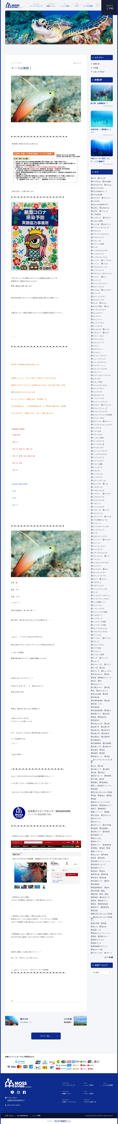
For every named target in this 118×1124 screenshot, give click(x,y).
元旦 (94, 681)
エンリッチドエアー (100, 283)
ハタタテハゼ (98, 487)
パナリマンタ (98, 513)
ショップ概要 (36, 1115)
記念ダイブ (106, 897)
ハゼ (106, 484)
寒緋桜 (108, 776)
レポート (96, 661)
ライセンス (97, 651)
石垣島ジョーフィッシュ (102, 861)
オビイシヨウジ (98, 287)
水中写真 (108, 825)
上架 (103, 668)
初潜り (108, 710)
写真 (108, 687)
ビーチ (95, 533)
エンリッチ (97, 280)
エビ (104, 277)
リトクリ (105, 658)
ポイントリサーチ (99, 576)
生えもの (96, 855)
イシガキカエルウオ (100, 250)
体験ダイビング (105, 678)
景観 (94, 799)
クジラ (107, 329)
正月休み (96, 815)
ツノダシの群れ (98, 438)
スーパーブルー (98, 388)
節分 (108, 881)
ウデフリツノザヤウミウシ (102, 273)
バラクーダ (97, 510)
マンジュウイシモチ (100, 589)
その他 (95, 68)
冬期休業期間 (98, 710)
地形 (103, 753)
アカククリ (97, 231)
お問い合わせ (9, 1115)
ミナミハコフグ (98, 609)
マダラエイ (97, 582)
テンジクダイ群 (98, 444)
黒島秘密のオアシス (100, 946)
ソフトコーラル (98, 398)
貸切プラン (104, 901)
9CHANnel (97, 181)
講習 (94, 901)
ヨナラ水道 (97, 648)
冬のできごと (103, 691)
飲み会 (104, 927)
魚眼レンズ (97, 930)
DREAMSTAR (97, 185)
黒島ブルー (104, 936)
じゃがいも (97, 218)
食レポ (95, 927)
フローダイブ (98, 556)
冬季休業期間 (98, 701)
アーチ (95, 247)
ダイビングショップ (100, 408)
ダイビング (107, 405)
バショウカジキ (98, 507)
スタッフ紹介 (98, 382)
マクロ (104, 579)
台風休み (96, 737)
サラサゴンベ (98, 349)
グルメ (107, 333)
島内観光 (105, 782)
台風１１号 (97, 746)
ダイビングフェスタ (100, 411)
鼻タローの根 (98, 950)
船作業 (95, 894)
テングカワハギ (98, 441)
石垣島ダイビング (99, 864)
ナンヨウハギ (98, 474)
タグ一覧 (107, 957)
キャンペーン (98, 319)
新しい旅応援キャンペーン (102, 786)
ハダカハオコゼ (98, 490)
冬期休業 (96, 707)
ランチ (95, 658)
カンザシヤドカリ (99, 310)
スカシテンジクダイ (100, 369)
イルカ (105, 264)
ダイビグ (96, 405)
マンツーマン (98, 605)
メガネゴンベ (98, 615)
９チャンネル (98, 953)
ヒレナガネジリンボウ (101, 526)
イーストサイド (98, 270)
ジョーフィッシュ (99, 365)
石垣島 (102, 858)
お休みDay (105, 208)
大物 (94, 772)
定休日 (102, 772)
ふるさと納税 (98, 221)
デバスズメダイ (98, 448)
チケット (108, 421)
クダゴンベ (97, 333)
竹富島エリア (98, 881)
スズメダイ (97, 379)
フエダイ (108, 540)
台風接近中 (97, 740)
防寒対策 (106, 907)
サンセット (97, 352)
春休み (102, 795)
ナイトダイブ (98, 467)
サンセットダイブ (99, 356)
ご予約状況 (97, 214)
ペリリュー (97, 559)
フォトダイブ (98, 549)
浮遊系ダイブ (98, 835)
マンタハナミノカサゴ (101, 599)
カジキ (95, 303)
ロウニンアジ (98, 664)
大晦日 (107, 769)
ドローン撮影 (98, 464)
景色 (110, 795)
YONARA (96, 201)
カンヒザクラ (98, 313)
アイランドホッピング (101, 227)
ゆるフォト (107, 224)
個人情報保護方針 (22, 1115)
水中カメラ (107, 815)
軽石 (94, 904)
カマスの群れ (98, 306)
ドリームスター (98, 461)
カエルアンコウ (98, 300)
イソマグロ (107, 260)
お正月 (95, 211)
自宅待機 (96, 891)
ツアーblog (97, 431)
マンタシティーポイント (102, 595)
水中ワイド (97, 825)
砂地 (103, 871)
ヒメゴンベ (97, 523)
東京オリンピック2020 (101, 802)
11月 (94, 178)
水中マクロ (97, 818)
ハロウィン (97, 503)
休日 (107, 674)
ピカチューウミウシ (100, 536)
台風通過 (108, 743)
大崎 (101, 766)
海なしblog (97, 838)
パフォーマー (98, 516)
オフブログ (107, 290)
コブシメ (96, 346)
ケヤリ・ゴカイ (98, 336)
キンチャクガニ (98, 323)
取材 (94, 717)
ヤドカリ (108, 638)
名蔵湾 (95, 750)
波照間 (95, 828)
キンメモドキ (98, 326)
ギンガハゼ (97, 329)
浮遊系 (107, 832)
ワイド (108, 664)
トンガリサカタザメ (100, 454)
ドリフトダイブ (98, 457)
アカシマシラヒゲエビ (101, 234)
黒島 (94, 936)
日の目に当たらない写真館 (102, 792)
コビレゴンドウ (98, 342)
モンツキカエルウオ (100, 628)
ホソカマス (97, 569)
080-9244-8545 (13, 1105)
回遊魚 (95, 753)
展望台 (95, 782)
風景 (104, 923)
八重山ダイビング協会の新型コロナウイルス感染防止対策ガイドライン (37, 313)
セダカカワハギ (98, 395)
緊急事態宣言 (98, 887)
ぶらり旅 (96, 224)
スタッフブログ (98, 72)
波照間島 (105, 828)
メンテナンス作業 (99, 625)
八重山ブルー (98, 687)
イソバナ (96, 260)
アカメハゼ (97, 241)
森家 (108, 812)
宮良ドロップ (98, 776)
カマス (104, 303)
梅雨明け (103, 809)
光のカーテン (98, 684)
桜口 (94, 809)
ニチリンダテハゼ (99, 480)
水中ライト (97, 822)
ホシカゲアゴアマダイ (101, 563)
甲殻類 (105, 855)
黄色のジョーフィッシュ (102, 933)
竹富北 (95, 878)
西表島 (95, 897)
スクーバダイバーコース (102, 375)
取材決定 (103, 717)
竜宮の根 (96, 874)
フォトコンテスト (99, 546)
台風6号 (106, 733)
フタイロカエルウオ (100, 553)
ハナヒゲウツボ (98, 497)
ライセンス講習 (98, 654)
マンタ (95, 592)
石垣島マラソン (98, 868)
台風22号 (96, 733)
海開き (95, 848)
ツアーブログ (98, 434)
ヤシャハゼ (97, 635)
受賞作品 (96, 720)
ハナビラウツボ (98, 500)
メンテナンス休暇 (99, 622)
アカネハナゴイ (98, 237)
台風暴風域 (97, 743)
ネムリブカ (97, 484)
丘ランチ (96, 671)
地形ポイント (98, 756)
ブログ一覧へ (45, 1036)
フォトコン (97, 543)
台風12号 (106, 727)
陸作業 (95, 910)
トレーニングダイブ (100, 451)
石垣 (94, 858)
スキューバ (97, 372)
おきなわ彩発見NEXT (100, 204)
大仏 (94, 766)
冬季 (106, 694)
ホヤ (106, 569)
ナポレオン (97, 471)
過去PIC (96, 907)
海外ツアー (97, 841)
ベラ (108, 556)
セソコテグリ (98, 392)
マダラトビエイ (98, 586)
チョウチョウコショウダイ (102, 425)
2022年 (102, 178)
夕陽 (108, 756)
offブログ (96, 198)
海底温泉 (108, 845)
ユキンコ (96, 641)
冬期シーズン (98, 704)
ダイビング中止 (98, 418)
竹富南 (104, 878)
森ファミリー (98, 812)
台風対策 (106, 737)
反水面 (107, 714)
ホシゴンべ (97, 566)
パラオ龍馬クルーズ (100, 520)
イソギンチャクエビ (100, 257)
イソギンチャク (98, 254)
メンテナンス (98, 618)
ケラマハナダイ (98, 339)
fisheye (109, 185)
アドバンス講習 (98, 244)
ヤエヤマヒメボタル (100, 631)
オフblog (96, 290)
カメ (108, 306)
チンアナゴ (97, 428)
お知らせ (96, 64)
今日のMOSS (97, 674)
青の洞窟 (96, 923)
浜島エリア (97, 832)
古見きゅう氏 (98, 724)
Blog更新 (108, 181)
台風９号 (108, 746)
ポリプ (95, 579)
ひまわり (108, 218)
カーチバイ (97, 316)
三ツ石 (95, 668)
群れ (108, 887)
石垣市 (95, 871)
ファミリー (97, 540)
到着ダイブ (97, 714)
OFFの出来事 (97, 195)
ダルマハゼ (97, 421)
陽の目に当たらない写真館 (102, 914)
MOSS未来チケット (100, 191)
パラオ (108, 516)
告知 (103, 750)
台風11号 (96, 727)
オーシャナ (97, 293)
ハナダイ (108, 494)
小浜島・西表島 (98, 779)
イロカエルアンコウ (100, 267)
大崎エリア (97, 769)
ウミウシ (96, 277)
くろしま (105, 211)
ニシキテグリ (98, 477)
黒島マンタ (97, 943)
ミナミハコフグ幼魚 (100, 612)
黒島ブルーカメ (98, 940)
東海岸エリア (106, 805)
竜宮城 (105, 874)
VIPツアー (107, 198)
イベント (96, 264)
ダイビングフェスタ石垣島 (102, 415)
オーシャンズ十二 (99, 296)
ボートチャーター (99, 572)
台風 (108, 724)
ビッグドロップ (98, 530)
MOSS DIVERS (98, 188)
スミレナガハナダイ (100, 385)
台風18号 (106, 730)
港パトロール (98, 851)
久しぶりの (107, 671)
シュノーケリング (99, 359)
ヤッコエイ (97, 638)
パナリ (107, 510)
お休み (95, 208)
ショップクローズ (99, 362)
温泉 (103, 848)
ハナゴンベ (97, 494)
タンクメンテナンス (100, 402)
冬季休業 (96, 697)
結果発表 (96, 884)
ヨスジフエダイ (98, 645)
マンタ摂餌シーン (99, 602)
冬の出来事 (97, 694)
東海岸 (95, 805)
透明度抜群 (104, 904)
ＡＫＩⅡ (109, 953)
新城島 (95, 789)
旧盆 (94, 795)
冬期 (108, 701)
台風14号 (96, 730)
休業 (94, 678)
